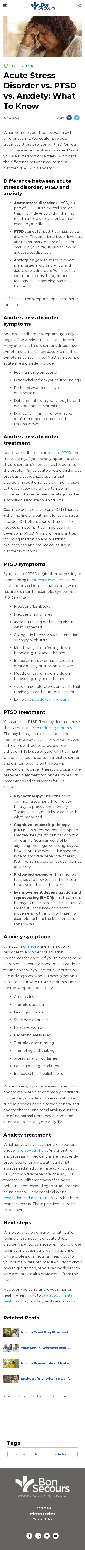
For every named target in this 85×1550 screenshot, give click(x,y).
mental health (61, 1453)
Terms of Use (34, 1396)
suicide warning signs (50, 699)
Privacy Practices (42, 1513)
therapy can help (32, 1150)
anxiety (33, 946)
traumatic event (44, 580)
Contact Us (42, 1508)
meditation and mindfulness (28, 1198)
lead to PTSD (59, 453)
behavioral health (26, 1453)
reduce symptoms (56, 728)
